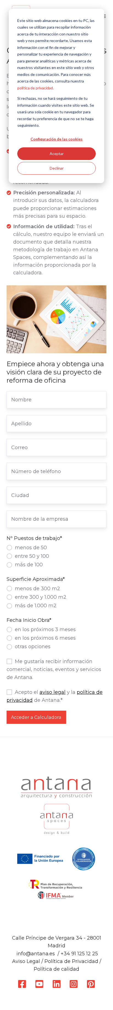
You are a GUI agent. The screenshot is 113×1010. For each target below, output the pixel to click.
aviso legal (52, 692)
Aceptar (57, 153)
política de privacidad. (35, 87)
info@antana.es (35, 954)
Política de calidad (56, 969)
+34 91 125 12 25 (79, 954)
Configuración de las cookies (56, 139)
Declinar (57, 168)
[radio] (56, 547)
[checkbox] (56, 556)
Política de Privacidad (71, 961)
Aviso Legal (26, 961)
